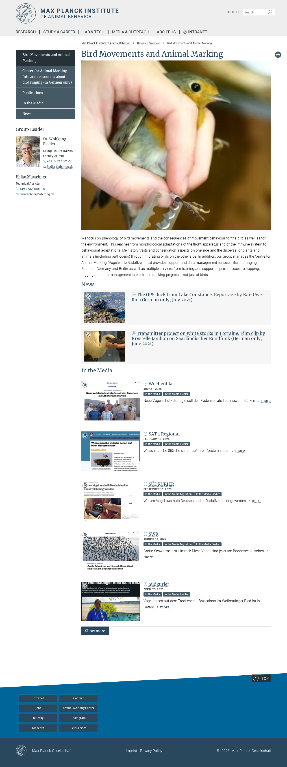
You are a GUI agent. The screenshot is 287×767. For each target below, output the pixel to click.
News (27, 114)
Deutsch (234, 12)
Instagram (79, 718)
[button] (267, 226)
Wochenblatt (162, 383)
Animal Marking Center (78, 708)
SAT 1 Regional (164, 434)
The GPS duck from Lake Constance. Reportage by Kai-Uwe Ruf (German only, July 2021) (197, 297)
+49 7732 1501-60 (59, 161)
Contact (78, 698)
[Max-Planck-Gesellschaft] (24, 750)
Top (265, 678)
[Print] (278, 54)
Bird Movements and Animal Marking (46, 58)
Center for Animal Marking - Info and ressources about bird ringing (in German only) (47, 76)
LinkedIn (38, 728)
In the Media (32, 103)
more (266, 400)
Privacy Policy (151, 751)
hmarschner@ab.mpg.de (37, 194)
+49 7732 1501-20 (32, 189)
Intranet (197, 32)
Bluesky (38, 718)
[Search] (270, 12)
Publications (32, 93)
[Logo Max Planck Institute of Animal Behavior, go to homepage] (100, 13)
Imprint (131, 751)
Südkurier (159, 584)
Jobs (38, 708)
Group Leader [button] (30, 129)
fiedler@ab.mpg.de (60, 166)
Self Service (78, 728)
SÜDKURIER (161, 484)
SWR (153, 534)
